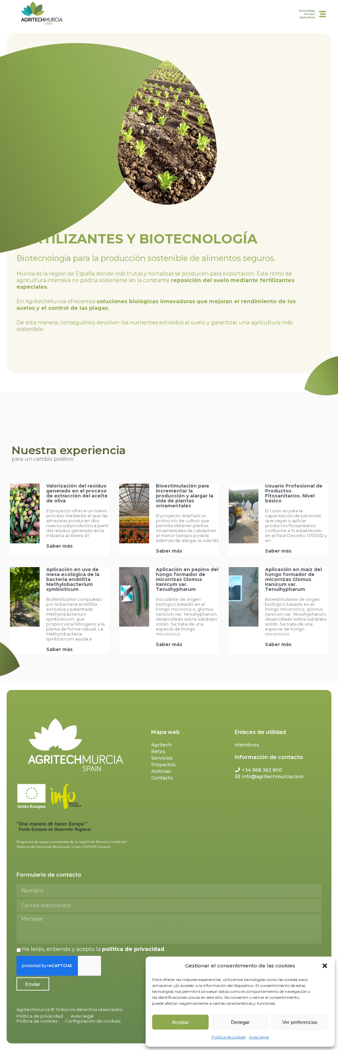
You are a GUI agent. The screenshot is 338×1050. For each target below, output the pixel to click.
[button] (324, 965)
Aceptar (180, 1022)
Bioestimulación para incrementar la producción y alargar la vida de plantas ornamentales (184, 496)
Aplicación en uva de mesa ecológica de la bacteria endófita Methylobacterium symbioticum (72, 579)
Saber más (59, 546)
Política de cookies (229, 1036)
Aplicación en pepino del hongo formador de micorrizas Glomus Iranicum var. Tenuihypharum (187, 579)
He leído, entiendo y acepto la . (93, 949)
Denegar (240, 1022)
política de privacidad (133, 949)
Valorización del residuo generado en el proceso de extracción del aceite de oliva (77, 493)
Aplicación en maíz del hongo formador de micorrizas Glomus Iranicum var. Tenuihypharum (293, 579)
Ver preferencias (300, 1022)
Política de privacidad (40, 1016)
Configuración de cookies (92, 1021)
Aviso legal (259, 1036)
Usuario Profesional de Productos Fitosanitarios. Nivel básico (293, 493)
